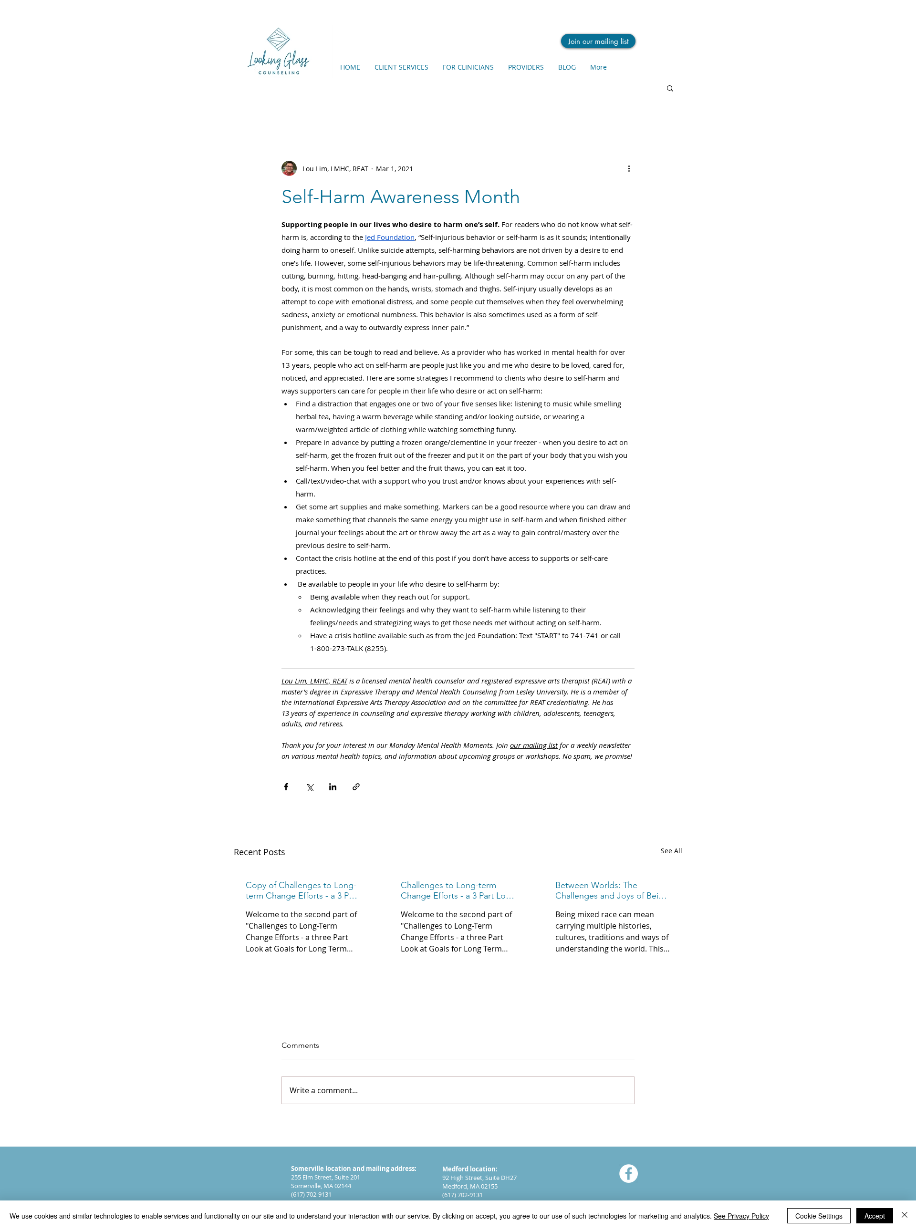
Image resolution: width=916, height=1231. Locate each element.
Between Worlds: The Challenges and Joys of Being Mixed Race (611, 890)
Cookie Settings (819, 1216)
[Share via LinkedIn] (332, 786)
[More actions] (629, 168)
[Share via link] (356, 786)
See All (671, 850)
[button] (670, 88)
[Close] (904, 1215)
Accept (874, 1216)
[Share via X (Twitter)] (309, 786)
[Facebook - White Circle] (628, 1173)
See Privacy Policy (741, 1216)
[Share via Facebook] (286, 786)
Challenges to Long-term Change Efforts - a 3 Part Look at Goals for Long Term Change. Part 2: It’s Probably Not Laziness (458, 890)
